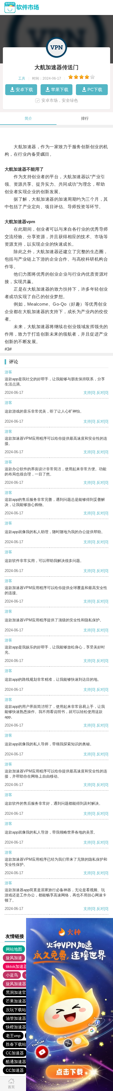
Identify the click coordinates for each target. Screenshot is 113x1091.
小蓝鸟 (12, 975)
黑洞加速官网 (18, 992)
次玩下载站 (16, 1009)
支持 (87, 392)
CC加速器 (15, 1053)
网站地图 (14, 949)
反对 (100, 392)
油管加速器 (16, 1018)
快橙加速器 (16, 1027)
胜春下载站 (16, 1044)
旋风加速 (14, 957)
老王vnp (13, 1035)
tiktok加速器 (17, 966)
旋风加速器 (16, 983)
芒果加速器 (16, 1001)
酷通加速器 (16, 1061)
